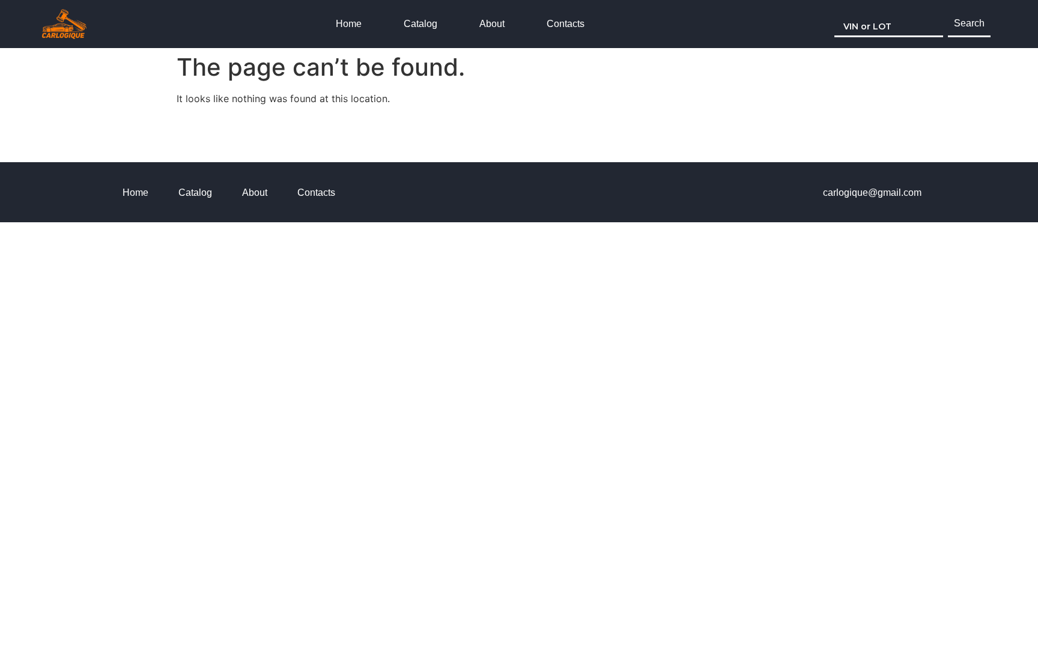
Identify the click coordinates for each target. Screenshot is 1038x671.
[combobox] (888, 24)
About (492, 24)
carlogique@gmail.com (872, 192)
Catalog (420, 24)
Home (349, 24)
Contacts (565, 24)
